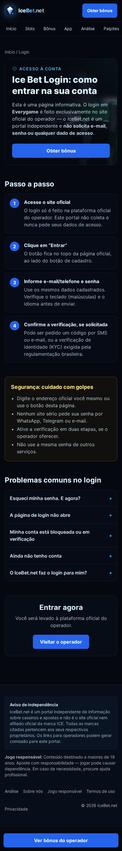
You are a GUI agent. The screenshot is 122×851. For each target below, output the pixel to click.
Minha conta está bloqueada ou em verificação (61, 535)
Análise (88, 28)
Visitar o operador (61, 642)
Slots (30, 28)
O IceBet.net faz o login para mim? (61, 573)
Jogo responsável (64, 791)
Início (11, 28)
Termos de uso (100, 791)
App (68, 28)
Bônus (49, 28)
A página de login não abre (61, 515)
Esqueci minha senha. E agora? (61, 498)
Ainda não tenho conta (61, 556)
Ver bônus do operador (61, 840)
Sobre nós (33, 791)
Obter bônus (100, 10)
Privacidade (16, 808)
